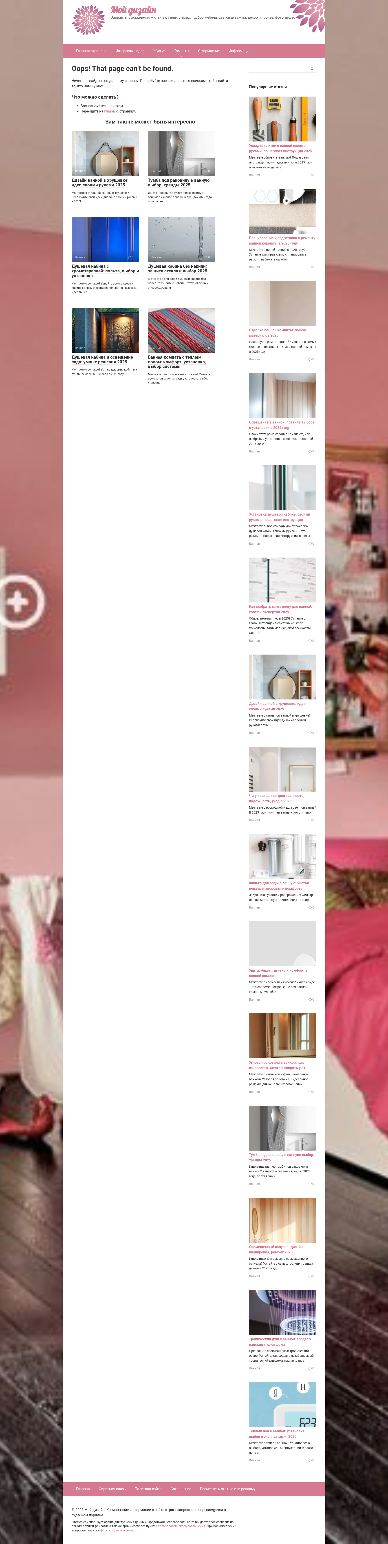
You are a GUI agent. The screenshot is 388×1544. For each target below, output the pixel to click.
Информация (240, 51)
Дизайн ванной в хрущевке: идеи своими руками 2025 (100, 182)
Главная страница (91, 51)
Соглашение (181, 1489)
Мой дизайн (133, 9)
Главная (83, 1489)
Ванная (254, 175)
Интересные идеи (129, 51)
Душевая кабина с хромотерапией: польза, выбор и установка (105, 271)
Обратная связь (112, 1489)
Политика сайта (148, 1489)
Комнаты (181, 51)
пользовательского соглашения (181, 1526)
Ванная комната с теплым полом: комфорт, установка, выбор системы (177, 362)
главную (111, 111)
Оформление (209, 51)
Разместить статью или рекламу (228, 1489)
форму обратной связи (117, 1530)
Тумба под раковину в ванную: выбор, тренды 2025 (179, 182)
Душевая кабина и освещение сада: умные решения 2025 (102, 359)
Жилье (159, 51)
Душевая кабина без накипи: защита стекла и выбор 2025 (177, 269)
